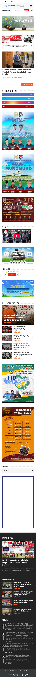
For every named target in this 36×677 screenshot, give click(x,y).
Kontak (24, 675)
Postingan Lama (27, 84)
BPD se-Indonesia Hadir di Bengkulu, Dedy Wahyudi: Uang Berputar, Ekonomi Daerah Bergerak (17, 645)
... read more (28, 628)
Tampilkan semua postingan (18, 46)
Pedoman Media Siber (13, 674)
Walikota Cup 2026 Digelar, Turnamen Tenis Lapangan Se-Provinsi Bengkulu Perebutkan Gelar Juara (17, 634)
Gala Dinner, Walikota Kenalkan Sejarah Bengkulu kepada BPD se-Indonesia (16, 656)
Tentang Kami (16, 675)
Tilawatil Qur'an (17, 77)
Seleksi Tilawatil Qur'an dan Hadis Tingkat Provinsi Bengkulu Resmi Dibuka (16, 72)
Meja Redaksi (25, 674)
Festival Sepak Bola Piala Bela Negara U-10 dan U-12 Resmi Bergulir (15, 562)
